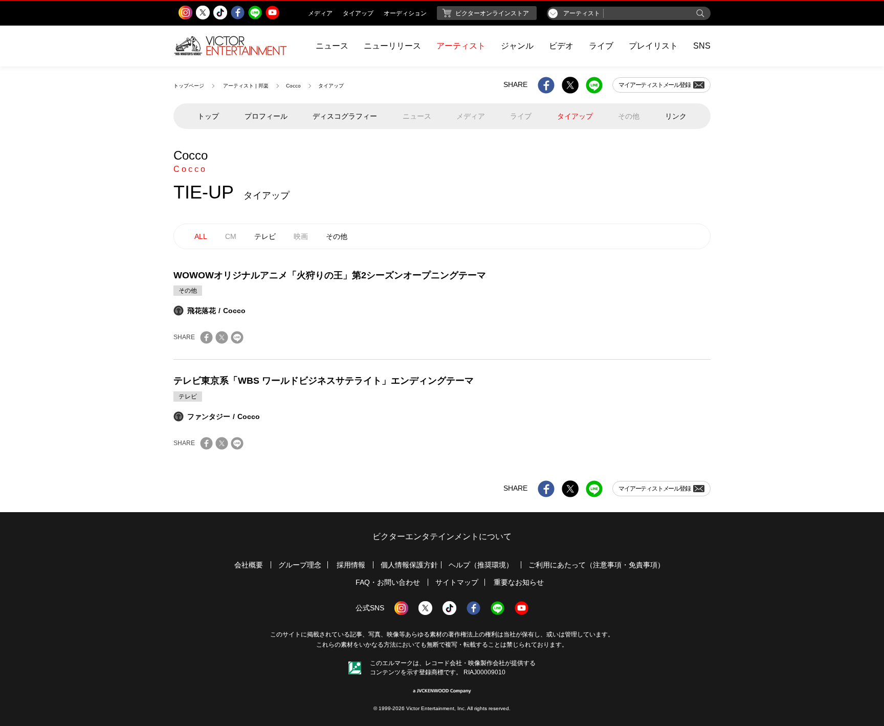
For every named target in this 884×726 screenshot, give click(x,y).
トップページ (188, 86)
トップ (208, 116)
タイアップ (575, 116)
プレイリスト (653, 45)
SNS (702, 45)
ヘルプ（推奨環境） (481, 565)
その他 (336, 236)
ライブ (601, 45)
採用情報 (351, 565)
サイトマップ (456, 582)
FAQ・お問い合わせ (388, 582)
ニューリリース (392, 45)
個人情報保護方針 (409, 565)
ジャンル (517, 45)
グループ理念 (299, 565)
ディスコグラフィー (345, 116)
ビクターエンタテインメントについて (442, 536)
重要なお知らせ (519, 582)
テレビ (265, 236)
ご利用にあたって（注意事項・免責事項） (596, 565)
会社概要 (248, 565)
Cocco (293, 86)
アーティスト (460, 45)
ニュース (332, 45)
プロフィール (266, 116)
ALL (200, 236)
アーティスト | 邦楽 (246, 86)
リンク (676, 116)
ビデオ (561, 45)
